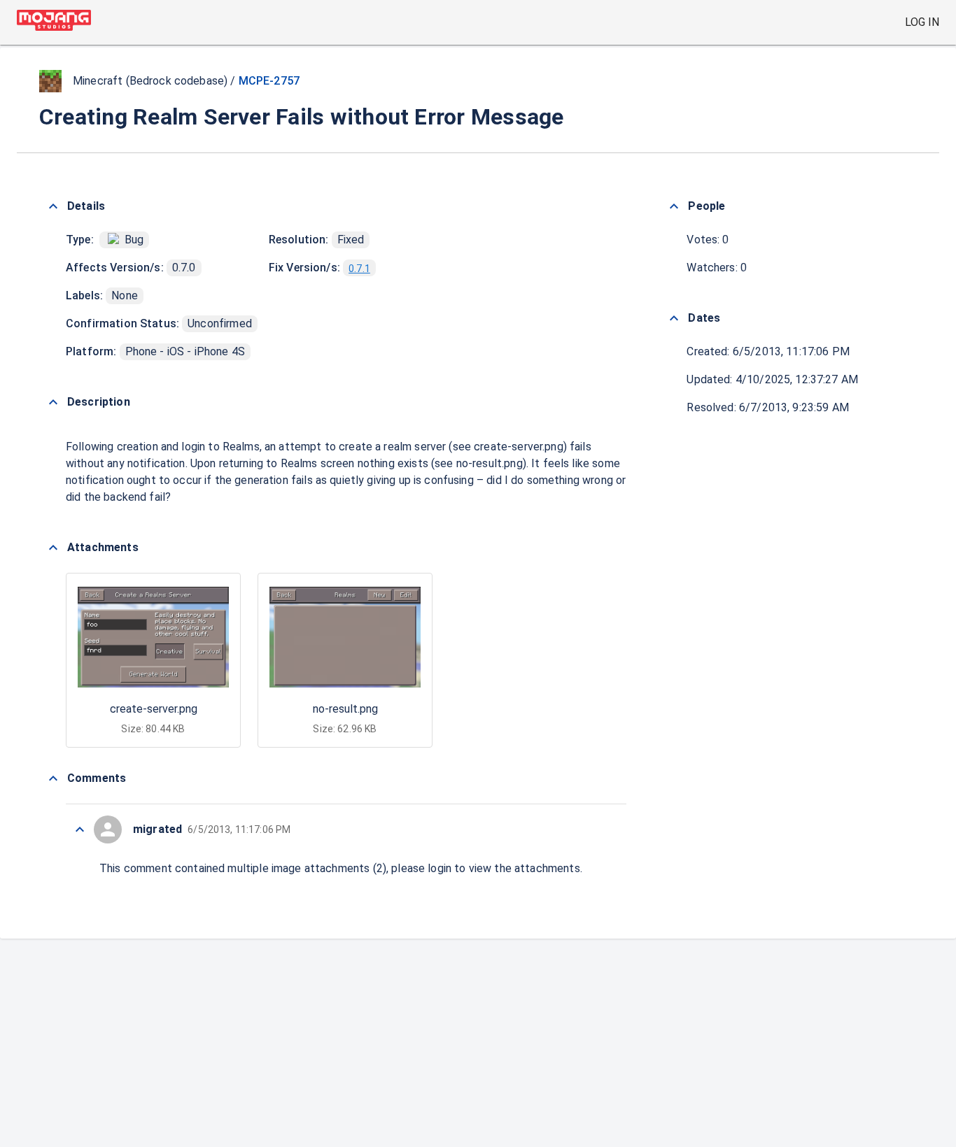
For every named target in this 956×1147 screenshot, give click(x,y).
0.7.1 (359, 268)
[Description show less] (53, 402)
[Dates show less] (674, 318)
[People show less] (674, 206)
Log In (922, 22)
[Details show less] (53, 206)
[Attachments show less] (53, 548)
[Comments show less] (53, 778)
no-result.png (345, 708)
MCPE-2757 (269, 80)
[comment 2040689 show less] (80, 829)
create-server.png (153, 708)
